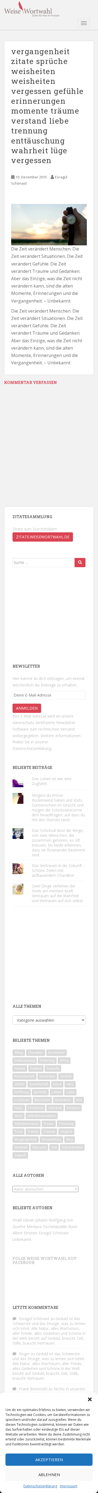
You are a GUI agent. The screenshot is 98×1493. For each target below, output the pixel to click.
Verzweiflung (51, 1139)
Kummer (40, 1092)
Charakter (35, 1052)
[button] (90, 1399)
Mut (79, 1100)
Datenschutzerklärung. (32, 748)
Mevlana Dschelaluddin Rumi (52, 1226)
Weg (69, 1139)
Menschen (42, 1100)
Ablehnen (49, 1474)
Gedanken (47, 1076)
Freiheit (36, 1068)
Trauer (49, 1123)
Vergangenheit (25, 1139)
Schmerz (73, 1108)
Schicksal (55, 1108)
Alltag (18, 1052)
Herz (70, 1084)
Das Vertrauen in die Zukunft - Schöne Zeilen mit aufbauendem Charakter (58, 870)
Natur (18, 1108)
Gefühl (19, 1084)
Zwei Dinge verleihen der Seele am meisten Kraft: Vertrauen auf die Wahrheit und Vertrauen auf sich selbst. (58, 893)
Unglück (66, 1131)
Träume (49, 1131)
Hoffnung (21, 1092)
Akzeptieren (49, 1459)
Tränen (32, 1131)
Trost (18, 1131)
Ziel (54, 1147)
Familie (19, 1068)
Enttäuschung (24, 1060)
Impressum (68, 1486)
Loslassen (22, 1100)
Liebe (70, 1092)
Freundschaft (24, 1076)
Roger (24, 1353)
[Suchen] (80, 562)
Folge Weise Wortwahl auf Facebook (45, 1260)
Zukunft (20, 1155)
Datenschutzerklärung (40, 1486)
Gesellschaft (38, 1084)
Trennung (66, 1123)
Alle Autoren (28, 1175)
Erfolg (64, 1060)
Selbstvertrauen (26, 1123)
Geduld (66, 1076)
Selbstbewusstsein (41, 1115)
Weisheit (20, 1147)
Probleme (35, 1108)
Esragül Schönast (54, 1232)
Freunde (53, 1068)
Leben (56, 1092)
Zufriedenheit (72, 1147)
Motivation (63, 1100)
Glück (57, 1084)
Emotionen (56, 1052)
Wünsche (39, 1147)
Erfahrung (47, 1060)
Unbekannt (22, 1239)
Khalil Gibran (23, 1220)
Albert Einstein (25, 1232)
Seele (18, 1115)
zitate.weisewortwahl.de (42, 536)
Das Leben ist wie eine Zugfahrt (52, 781)
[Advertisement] (53, 615)
